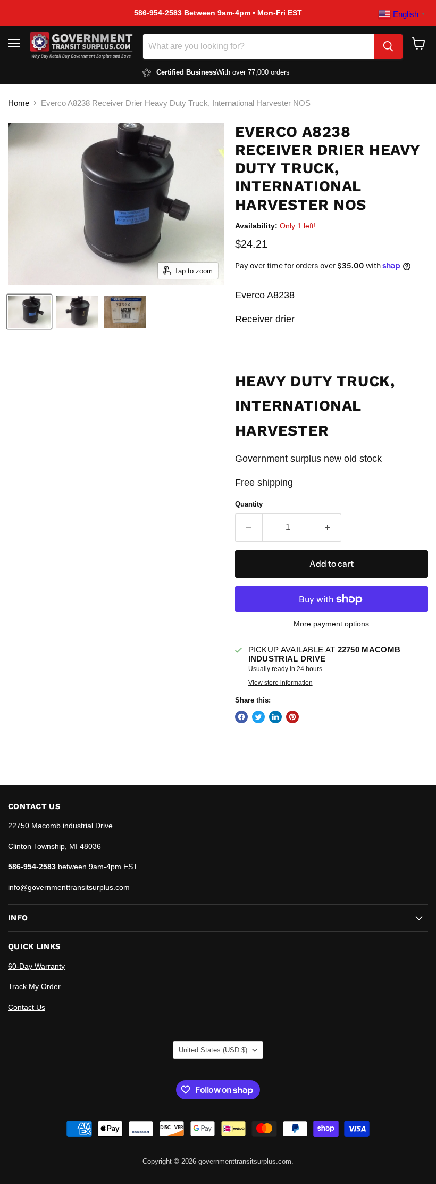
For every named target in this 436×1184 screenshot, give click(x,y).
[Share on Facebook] (241, 717)
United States (213, 1050)
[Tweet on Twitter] (258, 717)
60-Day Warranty (36, 966)
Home (18, 103)
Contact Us (26, 1007)
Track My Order (34, 986)
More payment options (331, 623)
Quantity (249, 504)
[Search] (388, 46)
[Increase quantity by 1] (327, 527)
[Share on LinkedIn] (275, 717)
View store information (280, 683)
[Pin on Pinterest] (292, 717)
